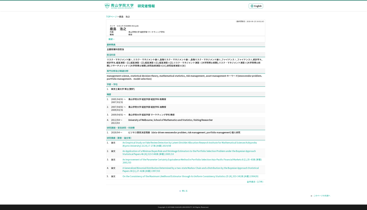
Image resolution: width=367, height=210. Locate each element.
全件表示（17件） (255, 181)
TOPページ (111, 16)
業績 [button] (110, 39)
